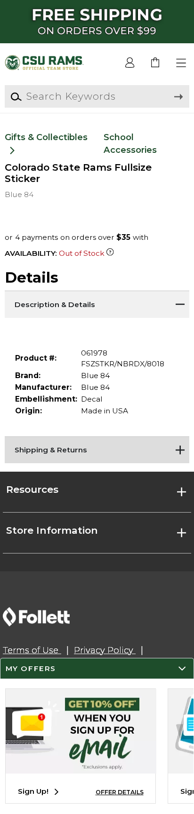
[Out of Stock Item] (109, 253)
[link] (155, 63)
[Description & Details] (97, 302)
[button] (181, 63)
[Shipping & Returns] (97, 448)
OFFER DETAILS (120, 792)
